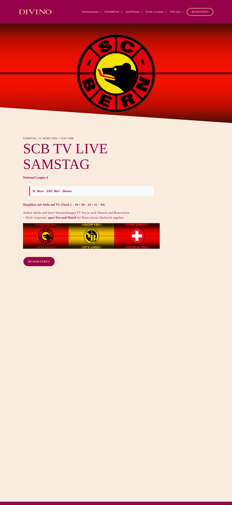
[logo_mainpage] (35, 10)
